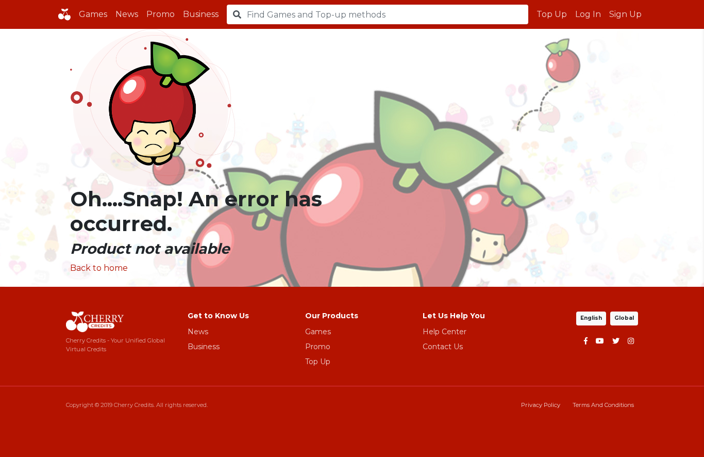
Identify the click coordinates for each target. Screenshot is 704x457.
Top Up (552, 14)
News (126, 14)
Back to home (99, 268)
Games (93, 14)
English (591, 318)
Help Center (444, 331)
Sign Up (625, 14)
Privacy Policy (540, 405)
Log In (588, 14)
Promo (160, 14)
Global (624, 318)
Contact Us (443, 346)
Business (201, 14)
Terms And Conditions (603, 405)
